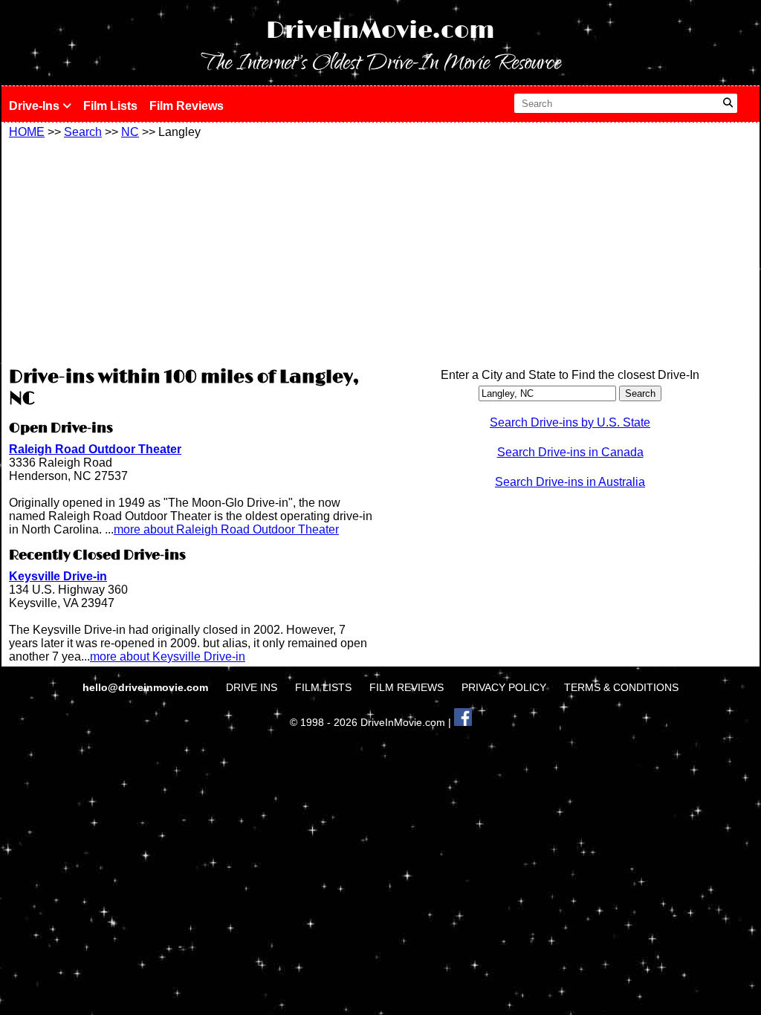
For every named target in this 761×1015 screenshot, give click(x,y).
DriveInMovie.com (380, 30)
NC (130, 132)
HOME (27, 132)
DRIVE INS (251, 687)
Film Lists (110, 106)
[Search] (728, 103)
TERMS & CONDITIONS (621, 687)
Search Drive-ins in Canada (570, 452)
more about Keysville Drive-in (167, 656)
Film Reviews (186, 106)
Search (83, 132)
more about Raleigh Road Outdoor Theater (226, 529)
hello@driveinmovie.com (146, 687)
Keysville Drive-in (58, 576)
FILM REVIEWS (406, 687)
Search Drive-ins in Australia (570, 482)
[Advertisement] (191, 250)
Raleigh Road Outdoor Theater (95, 449)
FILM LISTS (323, 687)
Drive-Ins (35, 106)
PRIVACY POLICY (504, 687)
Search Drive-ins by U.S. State (570, 422)
